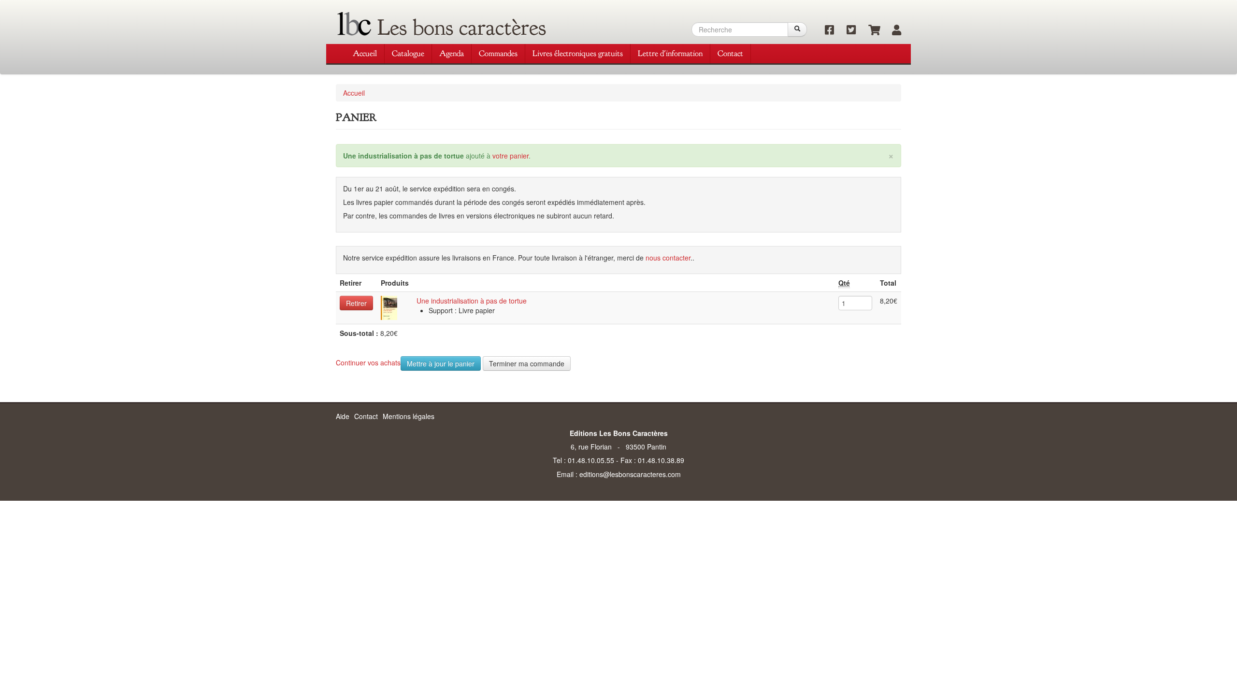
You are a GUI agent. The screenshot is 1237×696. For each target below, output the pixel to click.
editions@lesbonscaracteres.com (630, 474)
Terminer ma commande (526, 363)
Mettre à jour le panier (441, 363)
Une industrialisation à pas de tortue (472, 300)
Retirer (356, 303)
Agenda (451, 53)
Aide (342, 416)
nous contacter (668, 257)
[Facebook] (826, 30)
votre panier (510, 155)
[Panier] (869, 30)
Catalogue (408, 53)
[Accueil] (354, 24)
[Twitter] (848, 30)
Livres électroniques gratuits (577, 53)
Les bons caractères (461, 27)
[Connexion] (891, 30)
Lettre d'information (670, 53)
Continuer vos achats (368, 362)
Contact (730, 53)
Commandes (498, 53)
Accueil (365, 53)
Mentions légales (408, 416)
